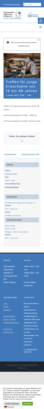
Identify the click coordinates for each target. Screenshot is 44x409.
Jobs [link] (5, 304)
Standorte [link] (7, 310)
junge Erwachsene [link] (12, 187)
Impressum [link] (8, 329)
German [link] (10, 407)
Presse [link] (6, 307)
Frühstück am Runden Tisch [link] (30, 154)
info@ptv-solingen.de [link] (13, 4)
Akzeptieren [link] (27, 404)
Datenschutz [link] (8, 332)
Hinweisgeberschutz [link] (11, 323)
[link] (41, 21)
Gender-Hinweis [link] (10, 319)
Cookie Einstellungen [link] (12, 404)
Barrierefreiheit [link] (9, 316)
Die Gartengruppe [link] (10, 154)
